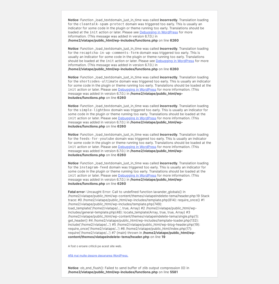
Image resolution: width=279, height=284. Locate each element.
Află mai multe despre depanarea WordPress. (98, 255)
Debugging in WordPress (159, 32)
